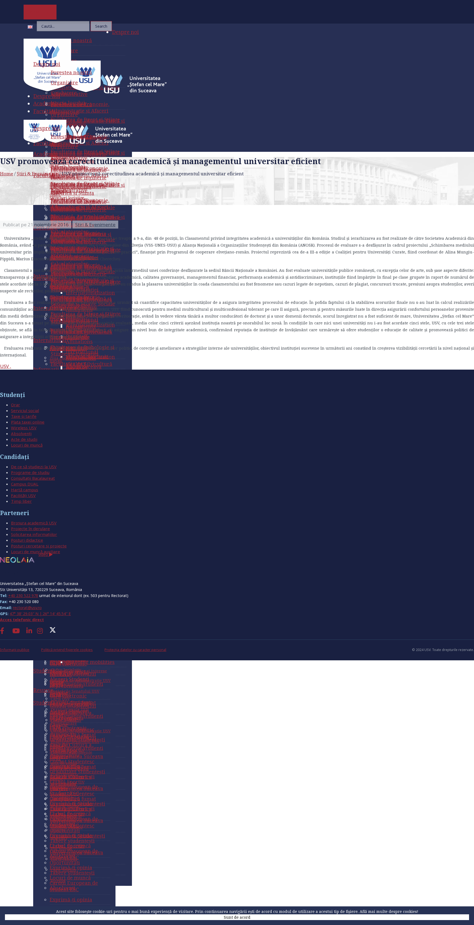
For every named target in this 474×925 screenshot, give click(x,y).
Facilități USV (23, 495)
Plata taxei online (27, 422)
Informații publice (14, 649)
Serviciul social (25, 410)
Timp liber (21, 501)
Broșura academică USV (34, 523)
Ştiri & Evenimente (37, 173)
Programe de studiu (30, 472)
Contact (11, 573)
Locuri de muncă (27, 445)
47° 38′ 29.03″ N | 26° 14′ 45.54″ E (40, 613)
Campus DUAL (24, 484)
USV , (5, 366)
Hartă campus (24, 489)
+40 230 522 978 (23, 595)
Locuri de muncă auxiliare (35, 551)
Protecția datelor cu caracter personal (135, 649)
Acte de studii (24, 439)
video (43, 554)
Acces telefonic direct (22, 619)
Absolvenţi (21, 433)
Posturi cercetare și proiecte (39, 546)
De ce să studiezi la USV (34, 466)
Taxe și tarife (23, 416)
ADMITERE (40, 12)
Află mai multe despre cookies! (389, 911)
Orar (15, 404)
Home (6, 173)
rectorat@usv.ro (27, 607)
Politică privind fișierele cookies (67, 649)
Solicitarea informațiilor (34, 534)
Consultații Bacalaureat (33, 478)
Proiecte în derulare (30, 528)
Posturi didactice (27, 540)
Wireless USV (23, 427)
